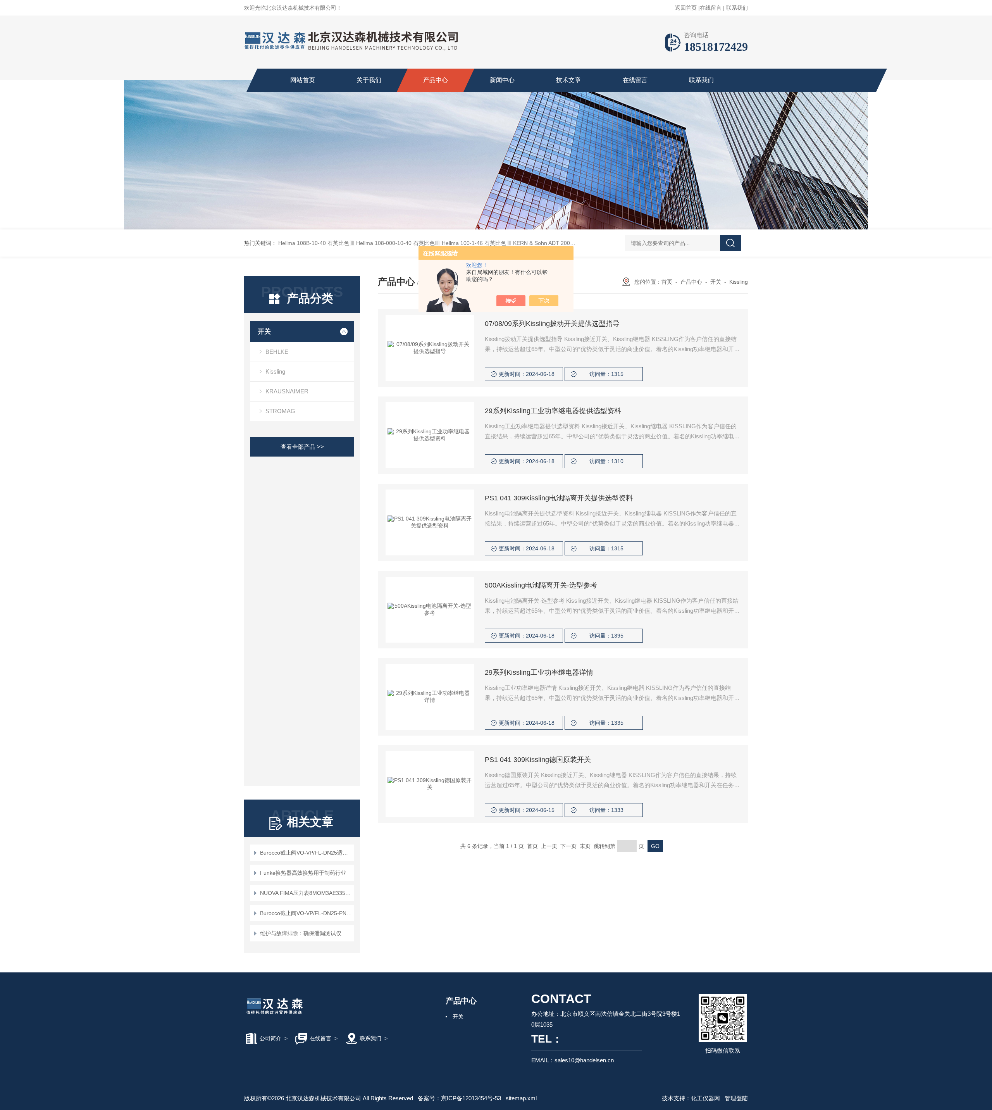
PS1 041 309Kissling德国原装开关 (538, 760)
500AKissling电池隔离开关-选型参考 (541, 585)
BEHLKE (276, 351)
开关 (264, 331)
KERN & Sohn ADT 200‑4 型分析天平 (558, 243)
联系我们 (737, 8)
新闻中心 (502, 80)
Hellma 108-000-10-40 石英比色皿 (398, 243)
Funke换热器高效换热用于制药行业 (303, 873)
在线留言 (711, 8)
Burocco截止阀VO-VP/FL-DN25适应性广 (306, 853)
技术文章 (568, 80)
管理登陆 (736, 1098)
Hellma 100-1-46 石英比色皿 (477, 243)
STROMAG (280, 411)
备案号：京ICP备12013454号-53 (459, 1098)
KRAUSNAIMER (286, 391)
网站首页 (302, 80)
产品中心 (435, 80)
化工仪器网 (705, 1098)
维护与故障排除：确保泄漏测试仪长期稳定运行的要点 (306, 933)
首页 (666, 282)
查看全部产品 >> (302, 446)
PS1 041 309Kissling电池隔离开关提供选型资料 (559, 498)
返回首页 (686, 8)
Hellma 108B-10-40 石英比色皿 (316, 243)
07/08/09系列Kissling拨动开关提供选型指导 (552, 323)
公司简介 (270, 1038)
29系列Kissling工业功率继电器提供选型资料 (553, 411)
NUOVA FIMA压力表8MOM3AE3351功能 (306, 893)
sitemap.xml (521, 1098)
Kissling (275, 371)
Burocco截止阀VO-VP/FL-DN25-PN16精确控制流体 (306, 913)
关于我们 (368, 80)
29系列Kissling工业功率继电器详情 (539, 672)
